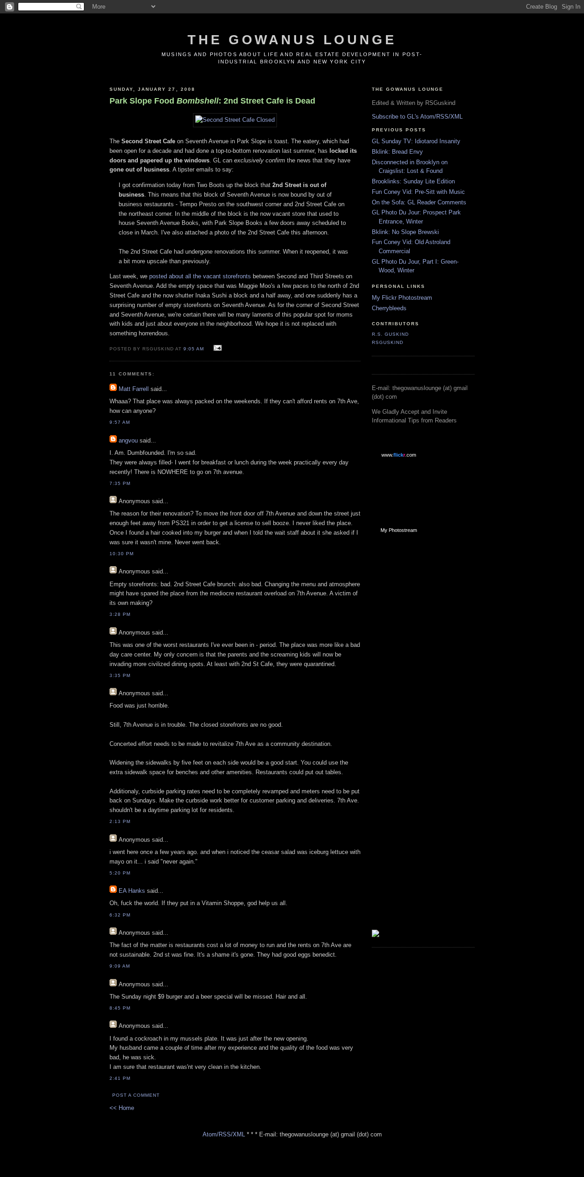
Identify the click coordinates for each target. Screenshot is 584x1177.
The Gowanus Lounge (292, 39)
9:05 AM (193, 348)
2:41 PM (120, 1078)
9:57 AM (120, 422)
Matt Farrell (134, 388)
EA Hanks (133, 890)
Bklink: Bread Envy (397, 151)
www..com (398, 455)
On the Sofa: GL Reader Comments (419, 202)
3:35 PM (120, 675)
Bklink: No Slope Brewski (405, 232)
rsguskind (387, 342)
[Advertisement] (408, 686)
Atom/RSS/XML (224, 1134)
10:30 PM (122, 553)
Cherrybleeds (389, 308)
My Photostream (399, 530)
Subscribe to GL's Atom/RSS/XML (417, 116)
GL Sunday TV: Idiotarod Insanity (416, 141)
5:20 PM (120, 872)
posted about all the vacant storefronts (200, 276)
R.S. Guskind (390, 334)
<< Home (122, 1107)
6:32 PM (120, 914)
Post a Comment (136, 1095)
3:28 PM (120, 614)
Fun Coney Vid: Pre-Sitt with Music (418, 191)
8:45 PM (120, 1007)
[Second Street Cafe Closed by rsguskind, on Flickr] (235, 119)
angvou (128, 440)
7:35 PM (120, 483)
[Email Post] (216, 348)
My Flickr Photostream (402, 297)
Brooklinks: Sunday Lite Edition (413, 181)
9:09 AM (120, 966)
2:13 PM (120, 821)
